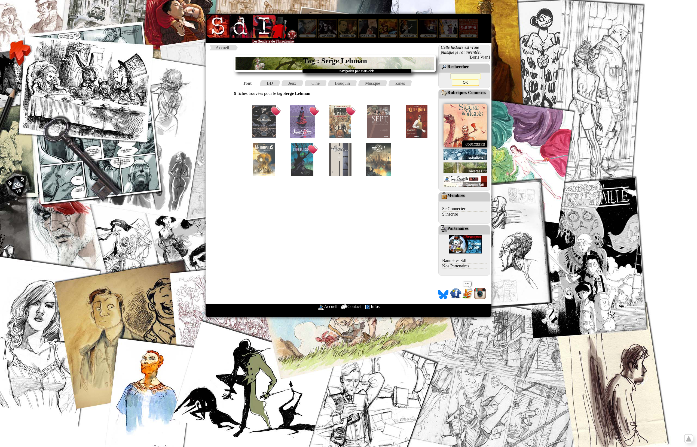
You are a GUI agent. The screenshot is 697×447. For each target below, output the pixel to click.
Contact (354, 306)
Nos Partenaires (455, 266)
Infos (375, 306)
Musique (372, 83)
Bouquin (342, 83)
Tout (247, 83)
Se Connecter (453, 208)
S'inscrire (450, 214)
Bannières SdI (454, 260)
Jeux (292, 83)
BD (270, 83)
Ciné (315, 83)
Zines (400, 83)
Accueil (222, 47)
